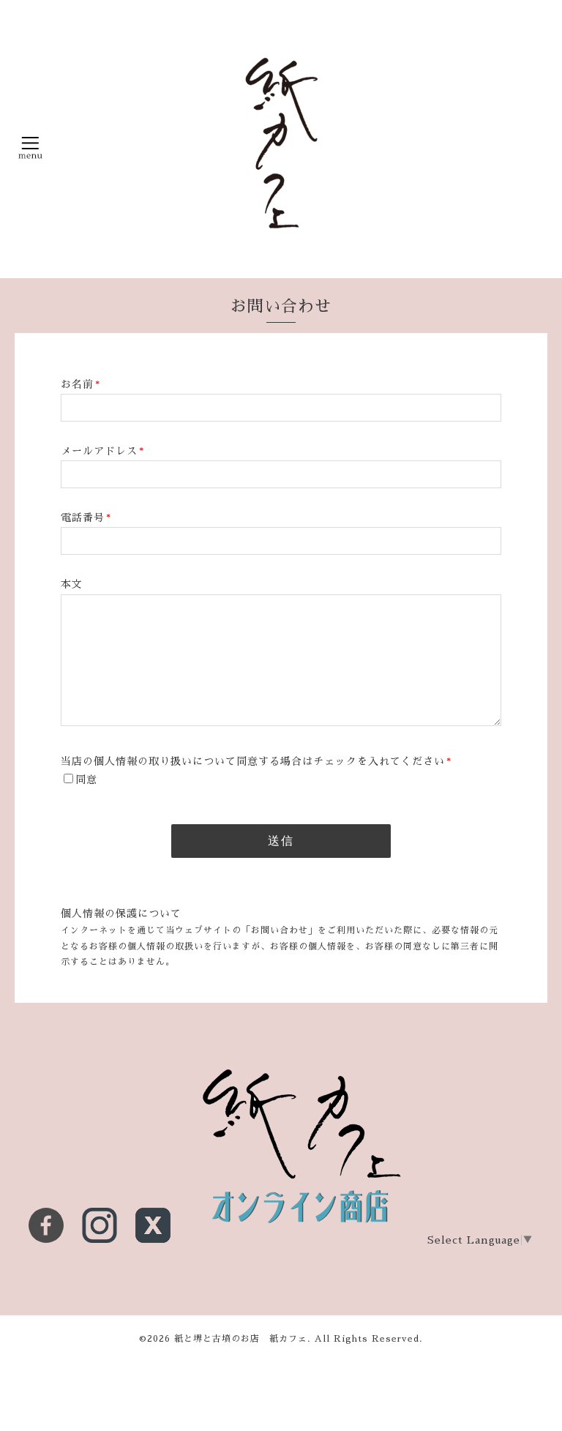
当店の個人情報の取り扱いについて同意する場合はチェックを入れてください (256, 761)
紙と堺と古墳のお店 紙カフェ (240, 1338)
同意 (86, 779)
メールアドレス (102, 451)
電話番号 (86, 517)
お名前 (80, 384)
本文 (72, 584)
